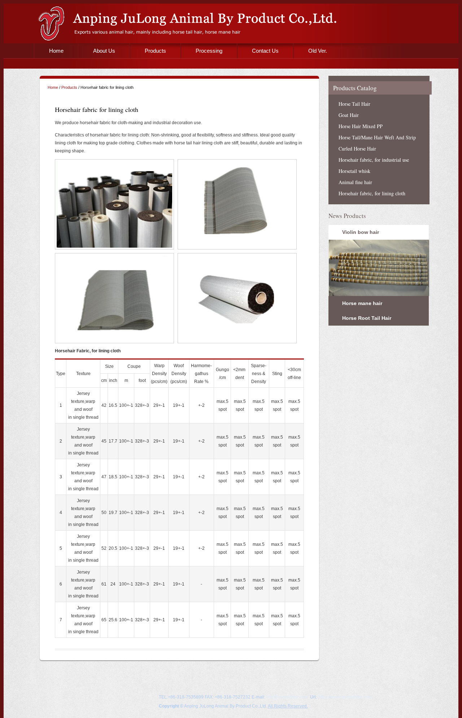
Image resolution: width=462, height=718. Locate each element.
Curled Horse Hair (357, 148)
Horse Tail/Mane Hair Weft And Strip (377, 137)
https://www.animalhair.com (344, 697)
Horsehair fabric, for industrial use (374, 159)
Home (56, 51)
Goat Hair (349, 115)
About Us (104, 51)
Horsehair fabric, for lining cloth (372, 193)
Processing (209, 51)
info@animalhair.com (287, 697)
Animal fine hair (355, 182)
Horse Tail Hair (354, 103)
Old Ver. (317, 51)
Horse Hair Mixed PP (361, 126)
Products (155, 51)
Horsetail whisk (354, 170)
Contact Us (265, 51)
